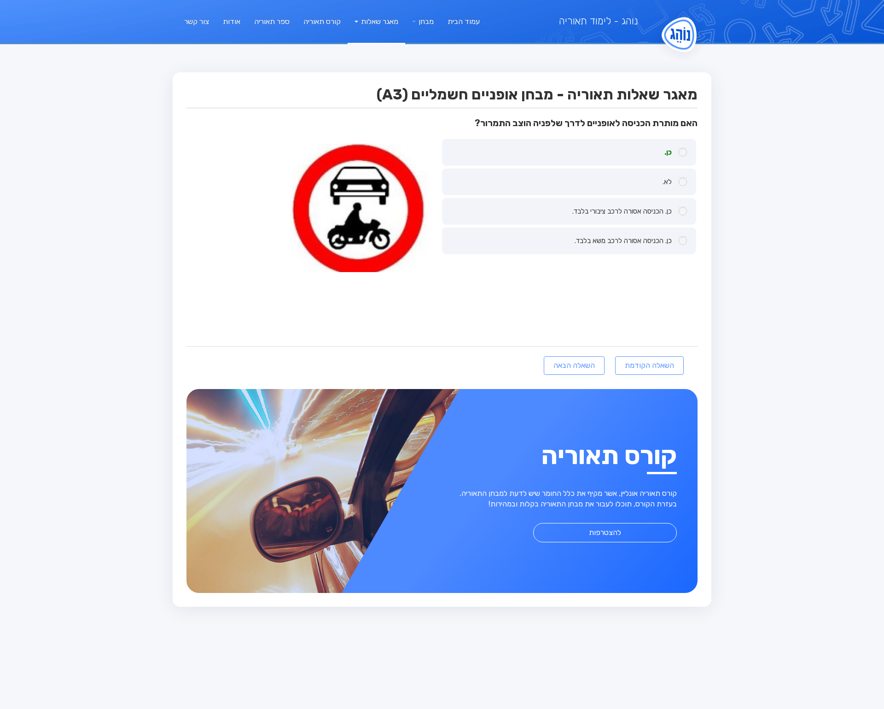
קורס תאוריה (322, 21)
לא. (667, 182)
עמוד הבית (464, 21)
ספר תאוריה (272, 21)
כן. (668, 152)
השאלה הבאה (574, 365)
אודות (231, 21)
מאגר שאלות (378, 21)
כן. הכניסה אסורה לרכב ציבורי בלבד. (622, 211)
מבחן (425, 21)
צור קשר (196, 21)
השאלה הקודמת (649, 365)
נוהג (598, 21)
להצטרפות (605, 532)
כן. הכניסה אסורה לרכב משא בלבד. (623, 241)
